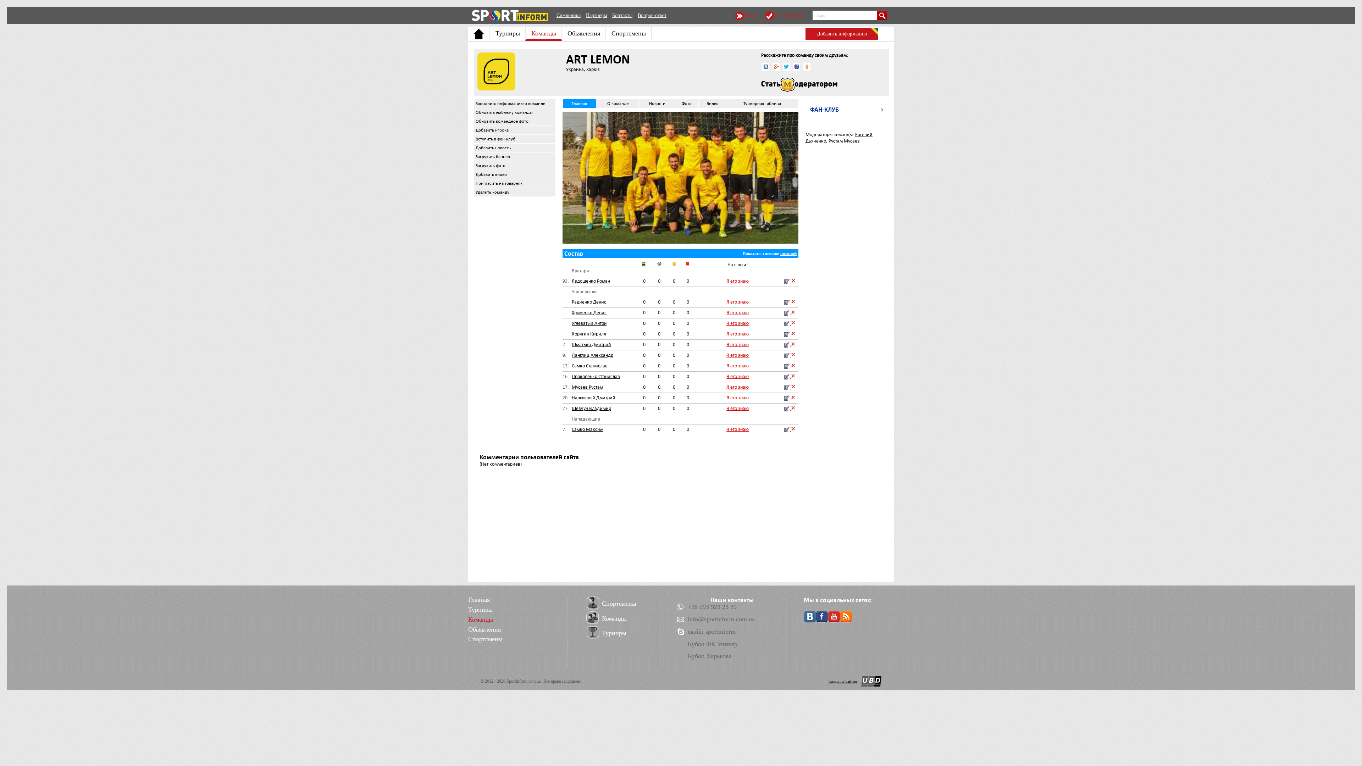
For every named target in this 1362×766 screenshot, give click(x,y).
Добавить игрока (492, 130)
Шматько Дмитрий (591, 344)
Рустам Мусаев (844, 141)
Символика (569, 15)
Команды (543, 33)
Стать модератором (799, 85)
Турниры (507, 33)
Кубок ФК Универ (712, 644)
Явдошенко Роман (591, 281)
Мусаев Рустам (587, 387)
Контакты (622, 15)
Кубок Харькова (710, 656)
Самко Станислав (590, 365)
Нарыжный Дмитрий (593, 397)
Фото (687, 103)
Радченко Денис (589, 302)
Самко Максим (587, 429)
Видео (713, 103)
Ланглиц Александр (592, 355)
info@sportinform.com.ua (721, 619)
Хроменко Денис (589, 312)
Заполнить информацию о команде (510, 103)
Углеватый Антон (589, 323)
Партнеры (596, 15)
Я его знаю (737, 281)
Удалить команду (492, 192)
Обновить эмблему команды (504, 112)
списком (771, 253)
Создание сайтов (843, 681)
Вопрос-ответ (652, 15)
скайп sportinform (712, 631)
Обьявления (584, 33)
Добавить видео (491, 174)
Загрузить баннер (493, 156)
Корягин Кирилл (589, 334)
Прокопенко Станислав (596, 376)
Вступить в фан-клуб (495, 139)
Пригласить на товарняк (499, 183)
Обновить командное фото (502, 121)
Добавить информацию (842, 34)
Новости (657, 103)
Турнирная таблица (762, 103)
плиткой (788, 253)
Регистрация (788, 15)
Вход (751, 15)
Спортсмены (628, 33)
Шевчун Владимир (591, 408)
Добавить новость (493, 147)
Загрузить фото (490, 165)
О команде (618, 103)
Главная (579, 103)
